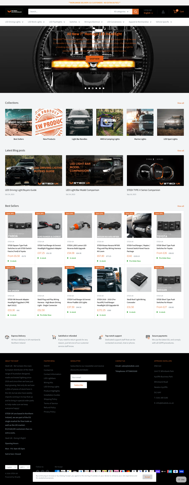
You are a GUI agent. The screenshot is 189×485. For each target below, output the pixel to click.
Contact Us (48, 370)
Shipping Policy (50, 399)
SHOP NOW (176, 80)
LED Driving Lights (13, 21)
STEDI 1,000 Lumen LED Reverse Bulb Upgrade (76, 247)
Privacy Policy (49, 411)
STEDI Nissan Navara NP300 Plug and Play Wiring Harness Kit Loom (109, 248)
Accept (147, 477)
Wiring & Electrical (92, 21)
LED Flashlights (55, 21)
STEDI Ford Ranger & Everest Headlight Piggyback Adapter (49, 247)
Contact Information (52, 374)
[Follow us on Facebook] (37, 472)
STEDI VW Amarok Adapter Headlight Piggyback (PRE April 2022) (18, 302)
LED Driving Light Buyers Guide (20, 189)
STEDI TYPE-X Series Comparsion (143, 189)
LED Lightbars (50, 378)
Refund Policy (50, 407)
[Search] (135, 11)
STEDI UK (160, 242)
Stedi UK (11, 242)
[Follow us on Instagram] (42, 472)
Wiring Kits (48, 382)
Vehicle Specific (162, 21)
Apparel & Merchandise (139, 21)
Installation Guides (52, 395)
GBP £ (22, 467)
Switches (73, 21)
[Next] (184, 122)
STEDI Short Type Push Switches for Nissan (166, 301)
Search (47, 365)
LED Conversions (114, 21)
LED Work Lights (35, 21)
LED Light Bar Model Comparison (82, 189)
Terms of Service (51, 403)
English (9, 467)
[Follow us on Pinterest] (47, 472)
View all (180, 103)
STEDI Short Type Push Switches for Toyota (166, 247)
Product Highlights (52, 391)
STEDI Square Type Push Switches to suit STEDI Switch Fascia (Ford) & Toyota (19, 248)
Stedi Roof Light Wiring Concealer (136, 301)
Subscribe (78, 385)
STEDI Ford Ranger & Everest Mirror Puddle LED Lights (78, 301)
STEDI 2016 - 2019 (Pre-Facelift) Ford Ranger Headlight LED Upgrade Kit (108, 302)
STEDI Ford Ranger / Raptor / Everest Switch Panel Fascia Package (138, 248)
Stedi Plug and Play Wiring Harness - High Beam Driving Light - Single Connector (49, 302)
